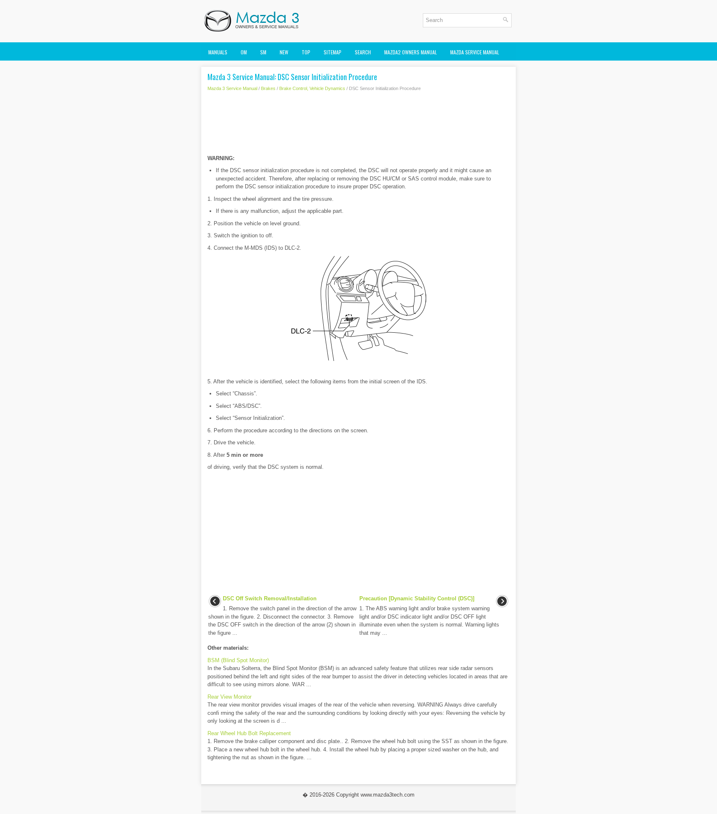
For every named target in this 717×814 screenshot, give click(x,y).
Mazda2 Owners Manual (410, 52)
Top (306, 52)
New (284, 52)
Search (363, 52)
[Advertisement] (358, 125)
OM (244, 52)
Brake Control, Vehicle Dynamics (312, 88)
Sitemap (332, 52)
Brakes (268, 88)
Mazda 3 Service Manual (232, 88)
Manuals (217, 52)
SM (263, 52)
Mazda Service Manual (474, 52)
